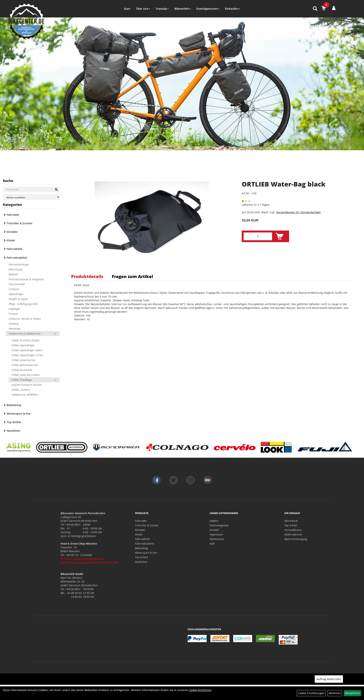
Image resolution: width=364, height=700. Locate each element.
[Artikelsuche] (315, 9)
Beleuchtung (15, 269)
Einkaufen (231, 8)
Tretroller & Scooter (19, 223)
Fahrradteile (14, 249)
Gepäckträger (16, 294)
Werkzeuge (14, 328)
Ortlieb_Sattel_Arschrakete (25, 375)
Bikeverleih (181, 8)
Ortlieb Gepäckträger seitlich (26, 350)
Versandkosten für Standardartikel (298, 212)
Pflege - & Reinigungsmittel (23, 304)
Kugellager (14, 309)
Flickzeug (13, 323)
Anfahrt (214, 521)
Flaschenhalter (17, 284)
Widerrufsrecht (293, 534)
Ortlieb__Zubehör (20, 389)
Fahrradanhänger (19, 264)
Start (127, 8)
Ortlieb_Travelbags (21, 380)
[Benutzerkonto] (333, 8)
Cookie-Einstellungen (311, 693)
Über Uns (142, 8)
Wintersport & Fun (19, 413)
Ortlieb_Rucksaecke (21, 370)
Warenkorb (291, 521)
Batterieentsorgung (295, 539)
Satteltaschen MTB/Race (24, 394)
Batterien (13, 274)
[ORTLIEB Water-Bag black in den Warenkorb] (279, 236)
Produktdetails (87, 276)
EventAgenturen (206, 8)
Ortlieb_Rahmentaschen (24, 365)
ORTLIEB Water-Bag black (283, 184)
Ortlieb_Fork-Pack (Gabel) (25, 340)
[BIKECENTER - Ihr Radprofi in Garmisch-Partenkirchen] (26, 21)
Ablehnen (335, 693)
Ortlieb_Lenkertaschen (23, 360)
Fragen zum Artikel (132, 276)
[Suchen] (56, 189)
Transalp (161, 8)
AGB (212, 543)
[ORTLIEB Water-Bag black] (151, 219)
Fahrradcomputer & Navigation (26, 279)
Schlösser (14, 289)
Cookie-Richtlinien (200, 690)
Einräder (12, 232)
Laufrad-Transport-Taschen (26, 385)
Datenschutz (217, 539)
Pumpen (13, 314)
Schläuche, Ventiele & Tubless (25, 318)
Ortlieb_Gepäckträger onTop (27, 355)
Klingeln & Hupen (18, 299)
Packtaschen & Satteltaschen (25, 333)
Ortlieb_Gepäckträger (23, 345)
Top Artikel (14, 422)
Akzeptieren (352, 693)
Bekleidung (14, 405)
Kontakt (214, 530)
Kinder (11, 240)
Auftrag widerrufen (329, 679)
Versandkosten (293, 530)
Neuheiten (13, 430)
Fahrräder (13, 215)
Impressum (216, 534)
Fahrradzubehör (17, 257)
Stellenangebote (219, 525)
